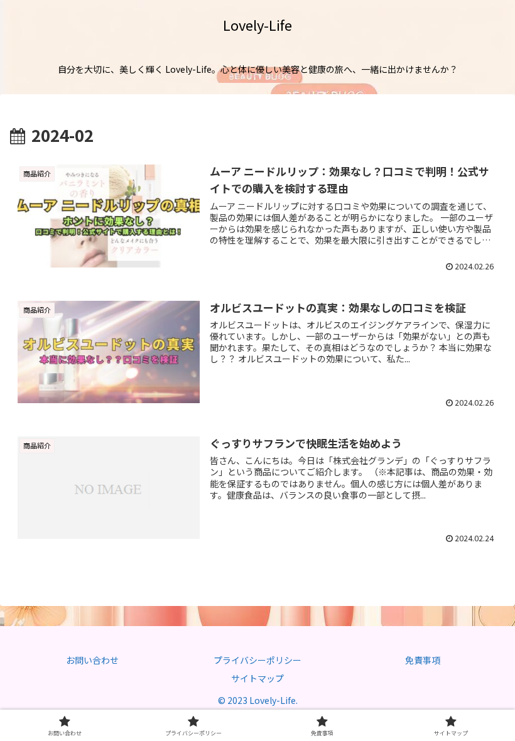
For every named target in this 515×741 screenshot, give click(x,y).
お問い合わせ (92, 660)
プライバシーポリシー (257, 660)
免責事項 (422, 660)
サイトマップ (257, 678)
